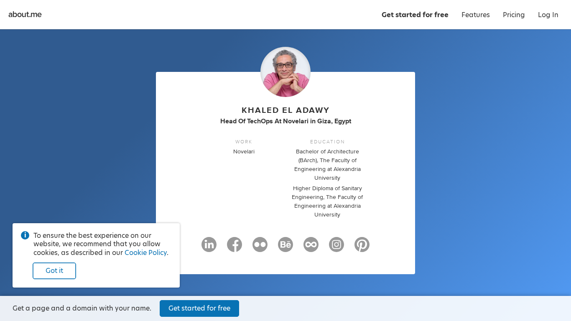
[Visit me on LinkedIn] (209, 248)
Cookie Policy (146, 252)
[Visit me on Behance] (285, 248)
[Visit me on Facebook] (234, 248)
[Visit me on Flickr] (260, 248)
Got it (54, 270)
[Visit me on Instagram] (336, 248)
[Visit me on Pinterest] (362, 248)
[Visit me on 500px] (311, 248)
